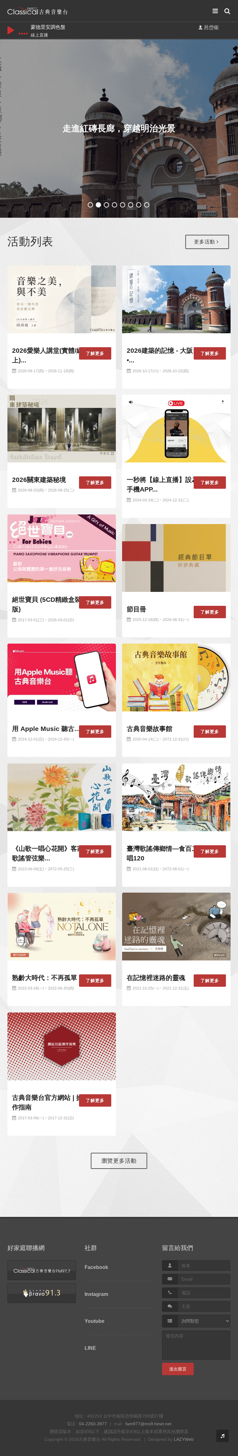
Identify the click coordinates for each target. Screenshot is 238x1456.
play (10, 30)
